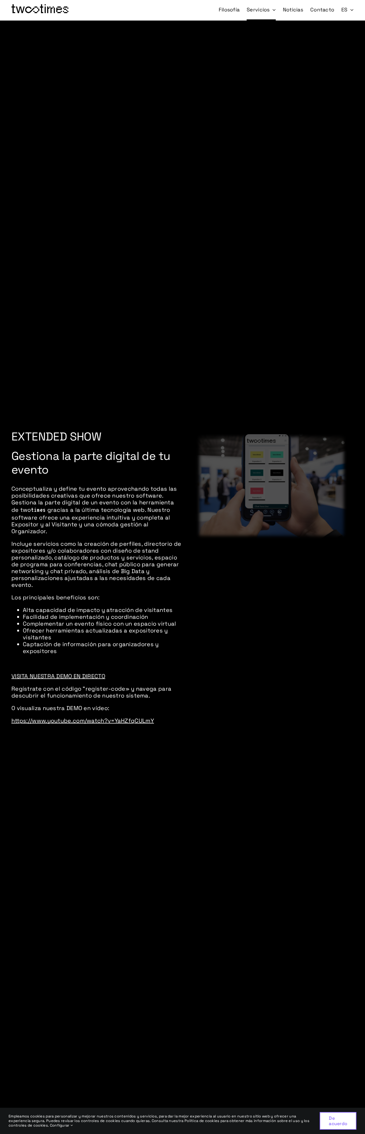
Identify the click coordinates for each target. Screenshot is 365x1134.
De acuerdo (338, 1121)
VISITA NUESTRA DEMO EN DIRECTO (58, 676)
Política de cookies (202, 1120)
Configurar (60, 1125)
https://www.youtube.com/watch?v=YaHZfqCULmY (82, 720)
